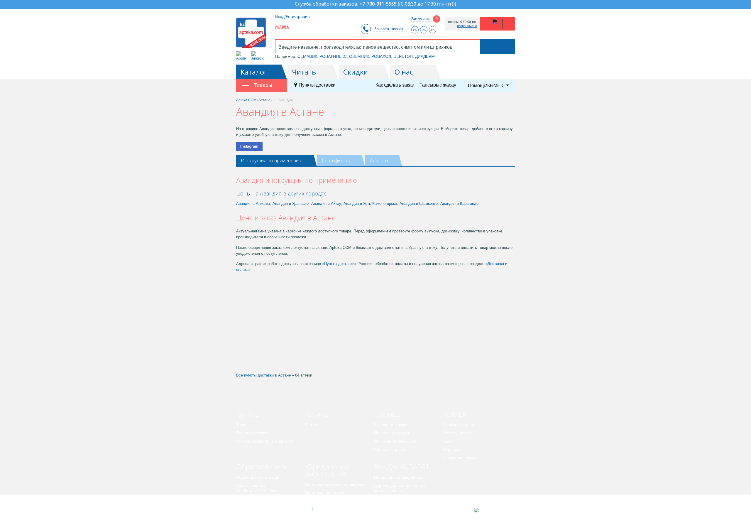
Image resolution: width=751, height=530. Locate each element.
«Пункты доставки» (339, 263)
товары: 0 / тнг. (462, 21)
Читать (304, 72)
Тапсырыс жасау (438, 84)
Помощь (388, 414)
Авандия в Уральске (291, 203)
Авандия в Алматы (253, 203)
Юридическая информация (328, 470)
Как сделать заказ (395, 84)
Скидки (355, 72)
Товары (243, 424)
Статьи (311, 424)
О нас (404, 72)
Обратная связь (261, 466)
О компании (294, 509)
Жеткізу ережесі (458, 433)
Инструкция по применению (271, 160)
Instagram (249, 146)
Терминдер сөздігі (460, 457)
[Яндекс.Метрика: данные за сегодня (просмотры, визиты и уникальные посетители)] (491, 510)
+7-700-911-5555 (378, 4)
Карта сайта (330, 509)
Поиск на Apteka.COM (395, 441)
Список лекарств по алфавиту (265, 441)
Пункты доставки (317, 84)
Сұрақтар (452, 449)
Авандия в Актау (326, 203)
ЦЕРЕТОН (403, 56)
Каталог (254, 72)
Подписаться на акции (257, 477)
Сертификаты (336, 160)
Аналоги (379, 160)
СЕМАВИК (307, 56)
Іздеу (448, 441)
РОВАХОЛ (381, 56)
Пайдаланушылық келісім (398, 477)
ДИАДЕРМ (425, 56)
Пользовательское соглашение (335, 484)
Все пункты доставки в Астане (263, 375)
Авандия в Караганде (459, 203)
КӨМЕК (455, 414)
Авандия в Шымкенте (419, 203)
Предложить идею (253, 499)
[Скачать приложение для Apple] (242, 55)
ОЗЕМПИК (359, 56)
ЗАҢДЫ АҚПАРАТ (401, 466)
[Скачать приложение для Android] (258, 55)
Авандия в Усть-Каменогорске (370, 203)
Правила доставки (391, 433)
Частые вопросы (390, 449)
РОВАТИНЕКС (333, 56)
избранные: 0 (467, 26)
